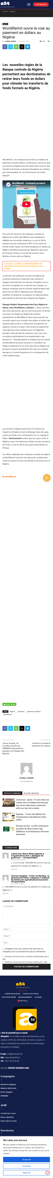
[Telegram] (27, 46)
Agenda (12, 11)
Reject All (26, 1173)
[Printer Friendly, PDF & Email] (9, 705)
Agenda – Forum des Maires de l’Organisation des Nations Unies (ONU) (31, 817)
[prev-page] (4, 840)
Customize (26, 1166)
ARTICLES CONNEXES (12, 793)
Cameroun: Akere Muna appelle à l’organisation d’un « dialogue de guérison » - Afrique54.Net (27, 856)
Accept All (26, 1159)
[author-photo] (26, 774)
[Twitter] (10, 46)
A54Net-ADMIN (10, 41)
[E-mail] (21, 46)
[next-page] (7, 840)
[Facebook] (4, 46)
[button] (47, 478)
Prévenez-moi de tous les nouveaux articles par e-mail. (26, 962)
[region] (26, 1157)
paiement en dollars (34, 711)
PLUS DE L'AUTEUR (31, 793)
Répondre (14, 869)
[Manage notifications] (47, 1173)
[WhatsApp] (16, 46)
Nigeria (12, 711)
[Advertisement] (26, 125)
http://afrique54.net (26, 781)
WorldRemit (7, 714)
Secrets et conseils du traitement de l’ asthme (41, 744)
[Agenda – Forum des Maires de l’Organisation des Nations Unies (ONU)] (8, 817)
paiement (21, 711)
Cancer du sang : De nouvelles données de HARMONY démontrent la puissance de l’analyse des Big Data (13, 748)
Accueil (4, 11)
